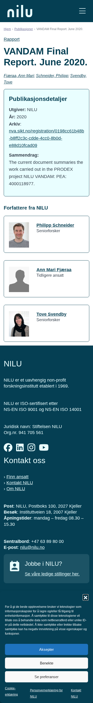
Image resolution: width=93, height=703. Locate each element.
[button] (85, 597)
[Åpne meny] (82, 11)
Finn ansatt (17, 476)
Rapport (12, 39)
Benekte (46, 663)
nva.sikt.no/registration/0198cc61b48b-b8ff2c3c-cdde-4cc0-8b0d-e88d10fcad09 (46, 138)
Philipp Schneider (55, 225)
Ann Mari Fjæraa (53, 269)
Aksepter (46, 649)
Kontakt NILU (19, 482)
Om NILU (15, 488)
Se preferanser (46, 677)
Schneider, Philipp (52, 76)
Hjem (7, 29)
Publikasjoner (23, 29)
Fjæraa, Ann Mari (19, 76)
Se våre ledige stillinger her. (52, 573)
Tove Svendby (51, 314)
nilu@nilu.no (32, 547)
